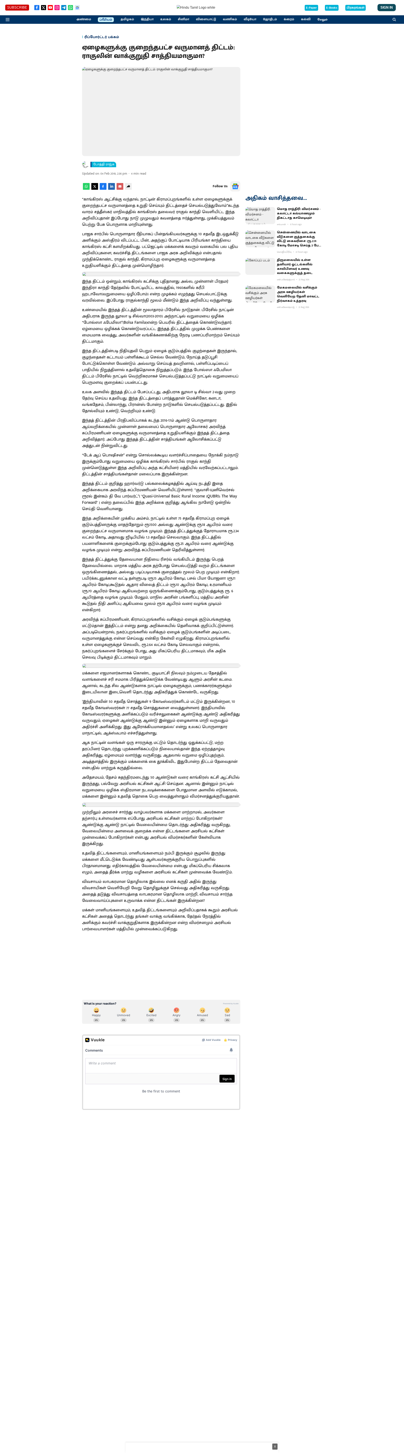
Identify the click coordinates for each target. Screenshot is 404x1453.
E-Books (331, 8)
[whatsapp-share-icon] (86, 189)
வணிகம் (230, 19)
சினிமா (183, 19)
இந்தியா (147, 19)
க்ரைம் (289, 19)
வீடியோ (250, 19)
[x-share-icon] (94, 189)
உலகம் (165, 19)
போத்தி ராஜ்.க (103, 164)
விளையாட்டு (206, 19)
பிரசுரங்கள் (355, 8)
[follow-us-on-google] (235, 186)
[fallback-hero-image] (260, 215)
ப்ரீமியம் (106, 20)
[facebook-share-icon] (103, 189)
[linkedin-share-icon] (111, 189)
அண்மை (83, 19)
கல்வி (306, 19)
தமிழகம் (127, 19)
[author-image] (85, 164)
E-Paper (311, 8)
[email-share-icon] (120, 189)
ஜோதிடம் (270, 19)
